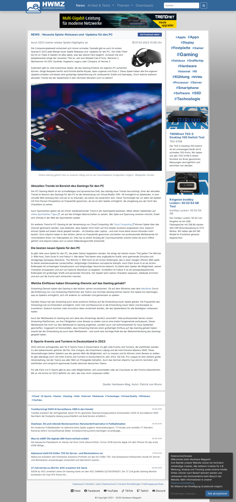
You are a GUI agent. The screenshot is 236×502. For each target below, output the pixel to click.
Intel (77, 396)
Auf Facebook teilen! (149, 34)
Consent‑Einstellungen (129, 484)
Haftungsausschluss (153, 484)
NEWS (35, 34)
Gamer (57, 396)
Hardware (187, 66)
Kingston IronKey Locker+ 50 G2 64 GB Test (184, 203)
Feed (76, 490)
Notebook (98, 396)
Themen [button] (123, 5)
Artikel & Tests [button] (99, 5)
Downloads (144, 5)
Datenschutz (109, 484)
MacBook (146, 288)
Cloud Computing (122, 224)
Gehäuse (178, 60)
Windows (144, 396)
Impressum (78, 484)
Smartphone (187, 88)
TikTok (128, 490)
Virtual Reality (129, 396)
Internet (86, 396)
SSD (196, 93)
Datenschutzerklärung (182, 483)
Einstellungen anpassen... (184, 493)
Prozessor (180, 82)
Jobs (98, 484)
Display (187, 42)
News (81, 5)
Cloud (35, 396)
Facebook (93, 490)
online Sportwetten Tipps (44, 214)
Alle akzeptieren (217, 493)
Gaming (67, 396)
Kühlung (180, 76)
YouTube (37, 400)
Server (196, 82)
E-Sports (46, 396)
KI (194, 71)
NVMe (196, 77)
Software (182, 93)
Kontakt (90, 484)
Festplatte (180, 48)
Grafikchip (195, 60)
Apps (193, 37)
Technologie (112, 396)
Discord (160, 490)
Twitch (144, 490)
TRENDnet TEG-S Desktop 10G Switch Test (187, 135)
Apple (181, 37)
